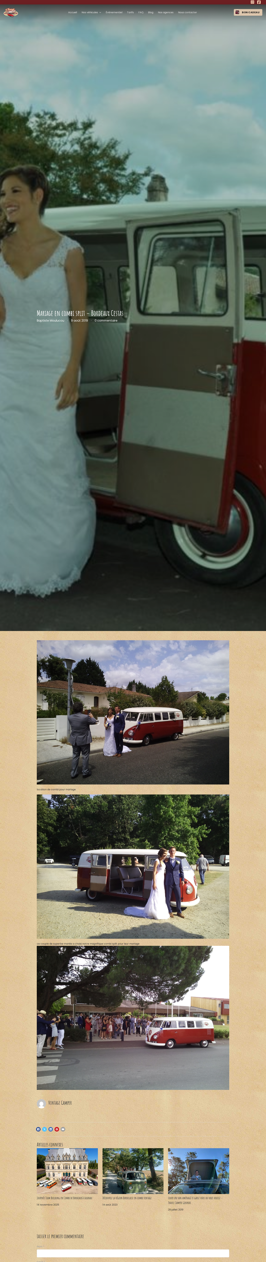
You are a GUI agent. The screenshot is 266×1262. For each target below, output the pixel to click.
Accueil (72, 12)
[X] (44, 1129)
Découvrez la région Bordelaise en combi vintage (127, 1198)
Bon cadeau (251, 12)
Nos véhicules (90, 12)
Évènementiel (114, 12)
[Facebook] (38, 1129)
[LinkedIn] (50, 1129)
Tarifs (130, 12)
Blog (150, 12)
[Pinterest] (56, 1129)
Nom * (40, 1246)
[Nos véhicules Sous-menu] (100, 12)
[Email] (63, 1129)
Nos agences (165, 12)
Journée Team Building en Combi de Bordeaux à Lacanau (64, 1198)
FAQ (140, 12)
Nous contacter (187, 12)
